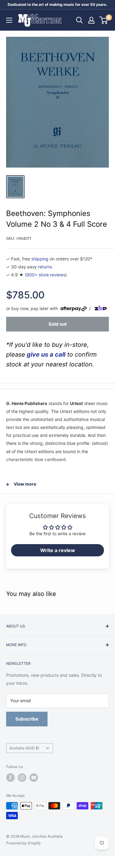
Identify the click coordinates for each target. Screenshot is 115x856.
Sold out (57, 324)
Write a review (57, 550)
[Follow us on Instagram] (22, 777)
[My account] (91, 20)
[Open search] (79, 20)
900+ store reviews (45, 274)
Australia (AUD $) (24, 748)
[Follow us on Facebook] (10, 777)
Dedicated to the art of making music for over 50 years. (57, 4)
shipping (39, 258)
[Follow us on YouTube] (33, 777)
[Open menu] (9, 20)
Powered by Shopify (23, 843)
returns (45, 266)
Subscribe (26, 719)
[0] (104, 20)
